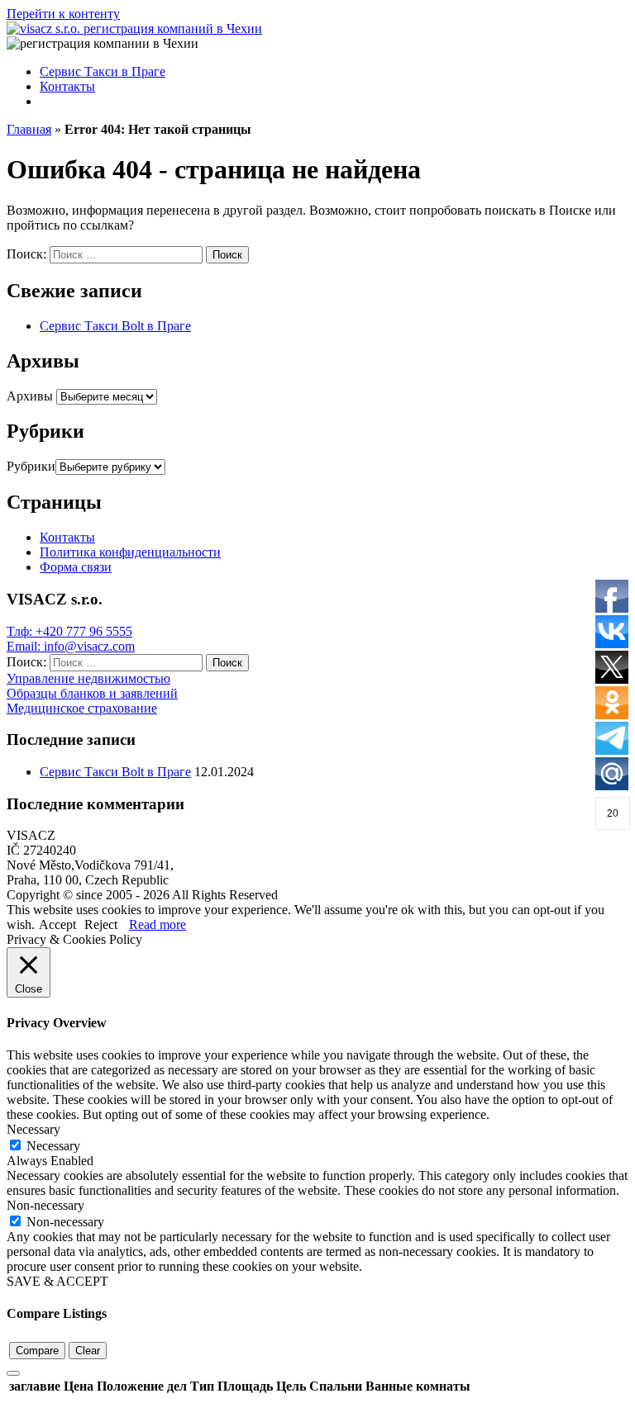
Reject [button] (100, 924)
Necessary (53, 1146)
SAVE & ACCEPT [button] (57, 1281)
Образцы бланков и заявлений (92, 693)
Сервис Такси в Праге (102, 71)
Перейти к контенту (63, 14)
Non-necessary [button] (45, 1205)
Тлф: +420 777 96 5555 (69, 631)
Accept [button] (57, 924)
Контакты (67, 86)
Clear (87, 1350)
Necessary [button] (33, 1129)
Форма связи (76, 567)
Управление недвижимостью (88, 678)
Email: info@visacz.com (71, 646)
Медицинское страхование (82, 708)
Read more (157, 924)
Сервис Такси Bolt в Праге (115, 326)
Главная (29, 129)
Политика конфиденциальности (130, 552)
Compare (37, 1350)
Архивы (30, 396)
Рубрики (31, 466)
